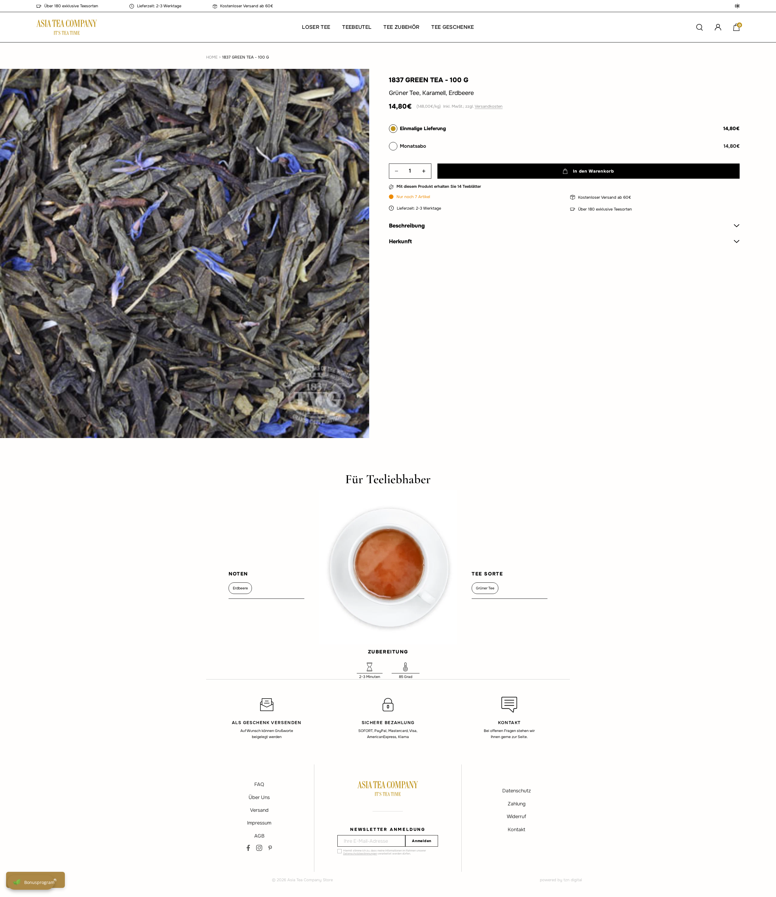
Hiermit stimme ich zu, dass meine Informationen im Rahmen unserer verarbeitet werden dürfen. (384, 852)
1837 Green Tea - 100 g (245, 57)
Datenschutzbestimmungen (360, 853)
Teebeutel (356, 27)
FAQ (259, 784)
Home (212, 57)
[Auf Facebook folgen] (248, 848)
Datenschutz (516, 790)
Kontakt (516, 829)
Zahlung (517, 804)
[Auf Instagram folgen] (259, 848)
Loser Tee (316, 27)
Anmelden (421, 840)
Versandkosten (489, 106)
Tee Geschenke (452, 27)
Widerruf (516, 816)
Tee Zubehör (401, 27)
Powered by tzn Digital (561, 879)
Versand (259, 810)
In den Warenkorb (593, 171)
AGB (259, 836)
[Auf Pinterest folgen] (270, 848)
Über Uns (259, 797)
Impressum (259, 823)
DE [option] (737, 6)
